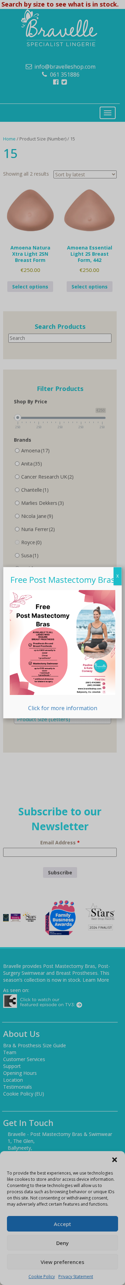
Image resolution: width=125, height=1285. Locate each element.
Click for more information (62, 708)
